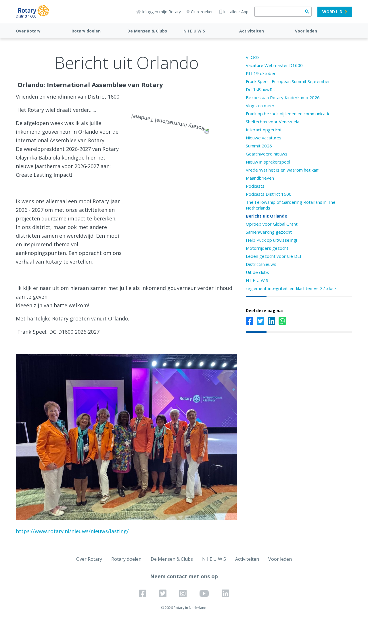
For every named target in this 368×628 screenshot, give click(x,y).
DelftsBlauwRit (260, 89)
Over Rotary (28, 31)
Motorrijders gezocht (267, 248)
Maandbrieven (260, 178)
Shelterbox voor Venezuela (272, 121)
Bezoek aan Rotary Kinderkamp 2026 (283, 97)
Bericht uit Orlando (267, 216)
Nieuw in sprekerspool (268, 162)
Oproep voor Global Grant (272, 224)
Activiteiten (251, 31)
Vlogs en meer (260, 105)
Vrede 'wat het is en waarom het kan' (282, 170)
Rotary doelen (86, 31)
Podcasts (255, 186)
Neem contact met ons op (184, 576)
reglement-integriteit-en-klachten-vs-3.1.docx (291, 288)
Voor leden (306, 31)
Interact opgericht (264, 129)
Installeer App (235, 11)
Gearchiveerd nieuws (267, 154)
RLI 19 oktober (261, 73)
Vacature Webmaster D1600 (274, 65)
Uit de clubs (257, 272)
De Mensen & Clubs (147, 31)
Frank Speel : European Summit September (288, 81)
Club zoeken (202, 11)
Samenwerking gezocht (269, 232)
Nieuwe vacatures (263, 138)
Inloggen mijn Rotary (161, 11)
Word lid (332, 11)
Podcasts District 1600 (269, 194)
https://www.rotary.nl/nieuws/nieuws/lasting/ (72, 531)
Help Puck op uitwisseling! (271, 240)
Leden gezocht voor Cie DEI (273, 256)
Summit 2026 (259, 146)
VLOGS (253, 57)
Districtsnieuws (261, 264)
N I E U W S (194, 31)
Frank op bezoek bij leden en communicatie (288, 113)
